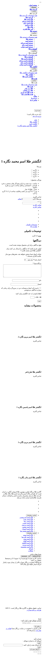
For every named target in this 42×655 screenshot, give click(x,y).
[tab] (31, 515)
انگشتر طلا (33, 122)
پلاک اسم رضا (28, 521)
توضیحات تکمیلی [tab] (31, 224)
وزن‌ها (39, 199)
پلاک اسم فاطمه (27, 543)
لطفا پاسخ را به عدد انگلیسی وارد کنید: (28, 293)
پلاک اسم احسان (27, 529)
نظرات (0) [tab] (33, 226)
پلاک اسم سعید (28, 535)
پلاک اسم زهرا (28, 519)
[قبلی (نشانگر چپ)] (40, 653)
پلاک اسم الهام (28, 541)
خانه (35, 120)
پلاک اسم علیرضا (27, 537)
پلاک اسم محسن (27, 527)
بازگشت (34, 11)
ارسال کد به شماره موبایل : (32, 641)
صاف (20, 199)
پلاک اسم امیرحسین (26, 517)
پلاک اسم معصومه (27, 547)
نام (40, 280)
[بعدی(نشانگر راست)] (38, 653)
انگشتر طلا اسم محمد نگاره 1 (27, 126)
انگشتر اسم (33, 124)
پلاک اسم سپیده (28, 545)
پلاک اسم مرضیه (27, 525)
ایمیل (39, 284)
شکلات (30, 551)
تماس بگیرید (37, 205)
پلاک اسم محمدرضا (26, 531)
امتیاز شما (37, 260)
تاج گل (31, 549)
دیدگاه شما (37, 263)
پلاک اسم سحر (28, 539)
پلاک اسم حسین (27, 523)
